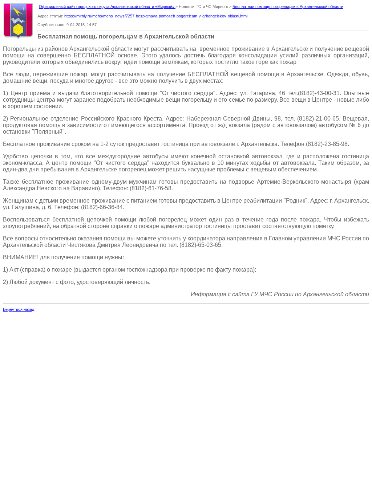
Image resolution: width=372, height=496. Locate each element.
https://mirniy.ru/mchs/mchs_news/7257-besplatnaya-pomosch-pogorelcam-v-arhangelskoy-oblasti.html (155, 16)
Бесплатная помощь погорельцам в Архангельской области (287, 6)
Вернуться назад (18, 309)
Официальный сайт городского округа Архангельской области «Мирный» (107, 6)
